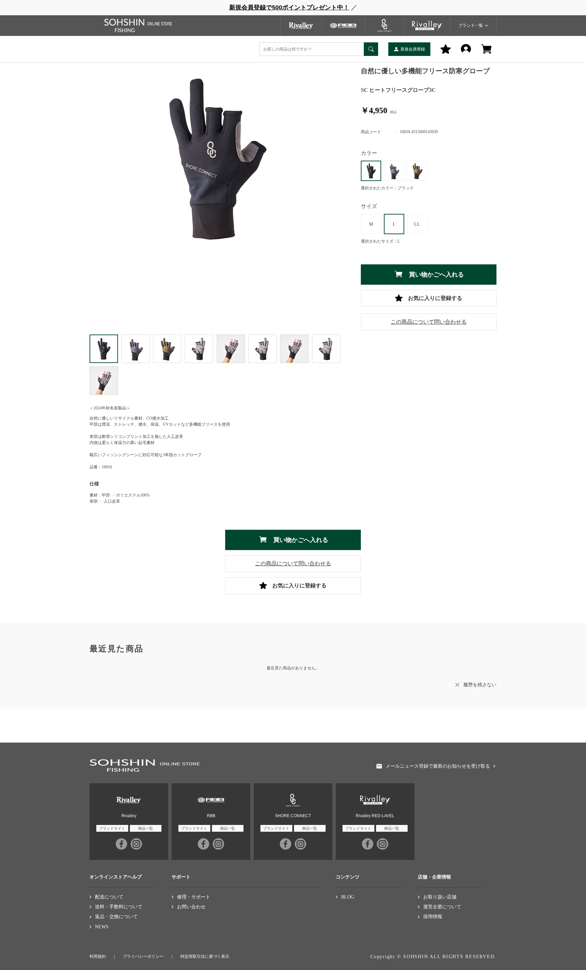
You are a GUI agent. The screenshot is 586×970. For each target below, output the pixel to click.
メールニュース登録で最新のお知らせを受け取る (438, 766)
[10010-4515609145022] (104, 349)
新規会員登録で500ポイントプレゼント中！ (289, 7)
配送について (109, 897)
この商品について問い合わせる (429, 322)
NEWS (102, 926)
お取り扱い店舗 (439, 897)
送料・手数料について (118, 906)
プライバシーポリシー (143, 956)
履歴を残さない (479, 684)
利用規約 (98, 956)
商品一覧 (145, 828)
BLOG (347, 897)
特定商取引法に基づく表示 (204, 956)
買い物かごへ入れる (436, 274)
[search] (371, 49)
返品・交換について (116, 916)
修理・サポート (193, 897)
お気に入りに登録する (435, 298)
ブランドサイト (112, 828)
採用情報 (432, 916)
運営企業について (442, 906)
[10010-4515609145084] (167, 349)
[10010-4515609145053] (135, 349)
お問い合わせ (191, 906)
